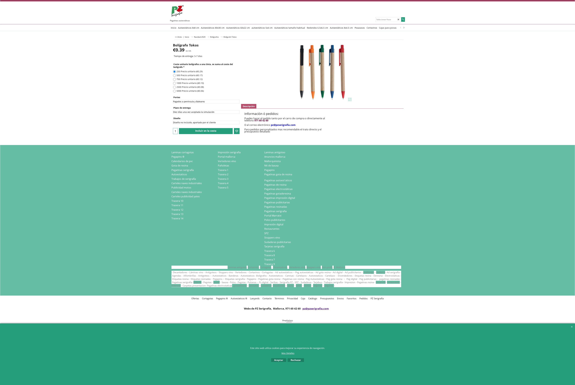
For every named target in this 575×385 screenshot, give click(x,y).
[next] (403, 27)
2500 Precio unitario (190, 87)
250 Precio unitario (190, 71)
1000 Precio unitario (190, 83)
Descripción (249, 106)
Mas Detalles (288, 353)
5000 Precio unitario (190, 90)
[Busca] (403, 19)
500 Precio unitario (190, 75)
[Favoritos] (237, 131)
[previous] (400, 27)
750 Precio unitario (190, 79)
